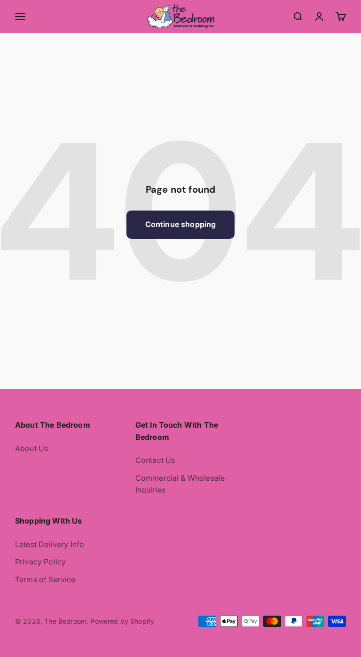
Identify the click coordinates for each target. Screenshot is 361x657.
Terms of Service (45, 579)
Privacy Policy (40, 561)
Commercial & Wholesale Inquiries (180, 484)
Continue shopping (180, 224)
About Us (31, 448)
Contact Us (155, 460)
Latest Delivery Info (49, 544)
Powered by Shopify (122, 621)
